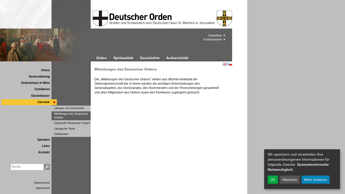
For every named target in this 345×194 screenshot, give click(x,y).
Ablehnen (289, 180)
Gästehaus (215, 35)
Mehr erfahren (315, 180)
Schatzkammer (212, 39)
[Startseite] (136, 18)
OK (272, 180)
